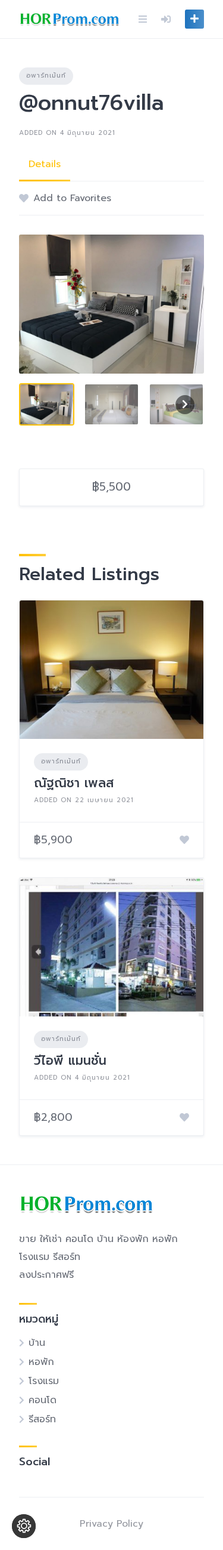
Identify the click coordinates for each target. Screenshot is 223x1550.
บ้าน (37, 1343)
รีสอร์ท (42, 1419)
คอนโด (42, 1400)
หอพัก (41, 1362)
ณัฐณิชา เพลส (74, 783)
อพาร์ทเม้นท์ (46, 75)
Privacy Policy (111, 1524)
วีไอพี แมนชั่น (70, 1060)
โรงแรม (44, 1381)
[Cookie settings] (24, 1526)
